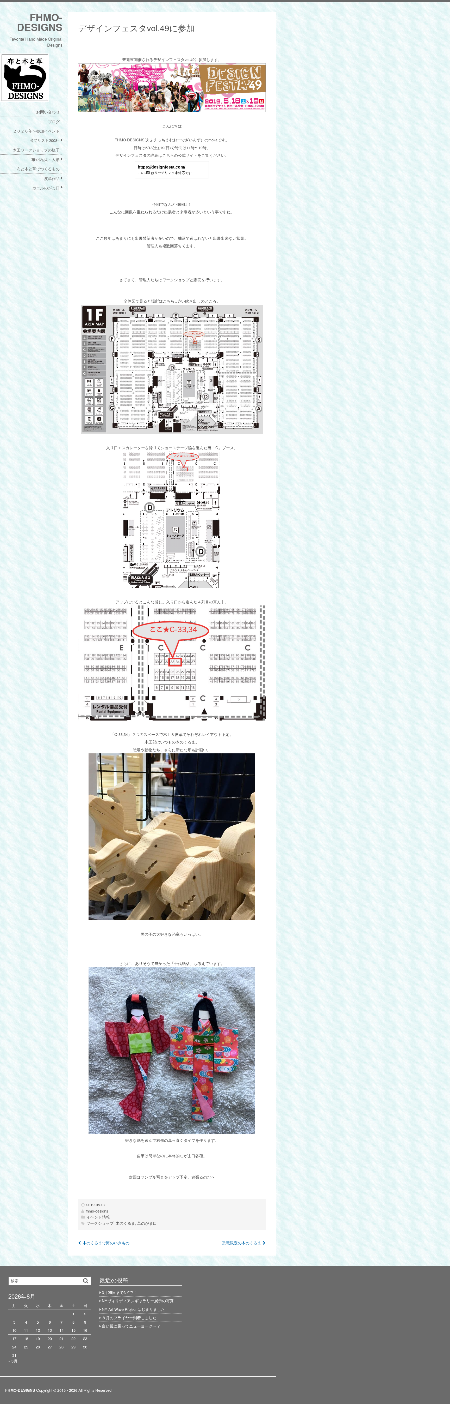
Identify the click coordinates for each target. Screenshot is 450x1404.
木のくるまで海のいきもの (106, 1242)
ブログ (54, 121)
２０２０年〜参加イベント (36, 131)
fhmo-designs (97, 1211)
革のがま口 (147, 1223)
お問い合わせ (48, 112)
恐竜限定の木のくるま (241, 1242)
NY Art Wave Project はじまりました (133, 1309)
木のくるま (125, 1223)
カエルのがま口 (46, 187)
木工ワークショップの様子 (36, 150)
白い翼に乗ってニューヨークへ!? (131, 1326)
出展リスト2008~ (44, 140)
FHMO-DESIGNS (40, 22)
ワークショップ (100, 1223)
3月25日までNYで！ (119, 1292)
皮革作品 (52, 178)
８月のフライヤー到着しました (129, 1317)
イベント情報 (98, 1217)
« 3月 (12, 1361)
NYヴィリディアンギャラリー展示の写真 (138, 1300)
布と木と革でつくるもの (38, 168)
